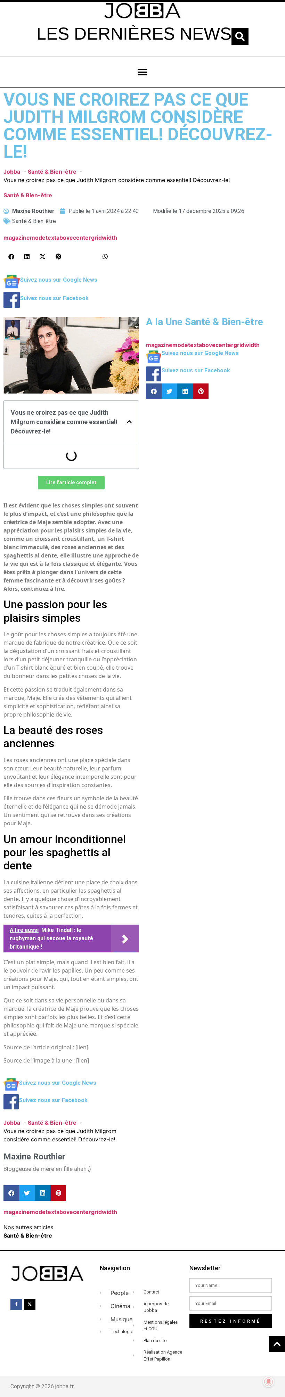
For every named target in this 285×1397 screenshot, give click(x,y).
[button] (240, 36)
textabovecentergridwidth (81, 237)
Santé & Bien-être (27, 195)
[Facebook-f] (16, 1305)
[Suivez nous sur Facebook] (11, 306)
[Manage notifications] (268, 1381)
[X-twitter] (30, 1305)
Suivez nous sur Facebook (54, 298)
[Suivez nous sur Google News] (11, 287)
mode (38, 237)
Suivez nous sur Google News (58, 279)
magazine (16, 237)
